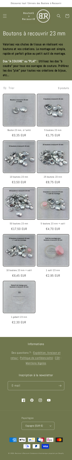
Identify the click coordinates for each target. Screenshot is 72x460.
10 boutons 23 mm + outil (19, 270)
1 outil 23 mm (53, 270)
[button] (5, 16)
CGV (57, 358)
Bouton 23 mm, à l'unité (19, 130)
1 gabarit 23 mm (19, 317)
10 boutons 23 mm (19, 177)
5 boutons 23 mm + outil (53, 223)
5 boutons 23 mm (52, 130)
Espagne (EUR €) (34, 425)
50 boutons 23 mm (19, 223)
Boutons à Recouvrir (22, 453)
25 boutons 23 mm (53, 177)
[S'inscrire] (60, 385)
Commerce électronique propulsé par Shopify (47, 453)
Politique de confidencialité (36, 358)
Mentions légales (36, 363)
